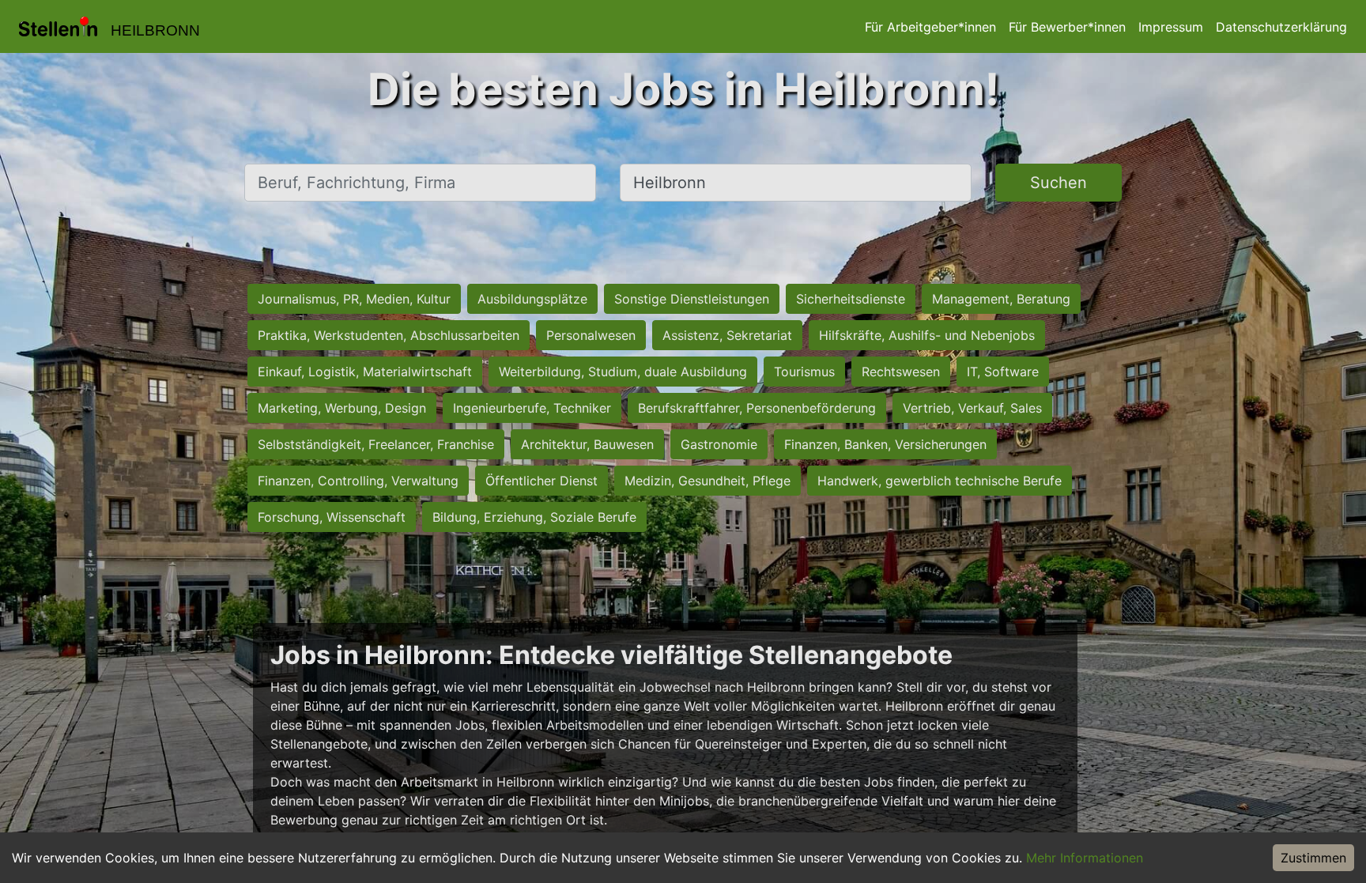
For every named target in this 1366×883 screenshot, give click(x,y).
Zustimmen (1313, 858)
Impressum (1170, 27)
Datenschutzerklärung (1281, 27)
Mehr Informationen (1084, 858)
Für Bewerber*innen (1067, 27)
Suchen (1058, 182)
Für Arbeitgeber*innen (930, 27)
